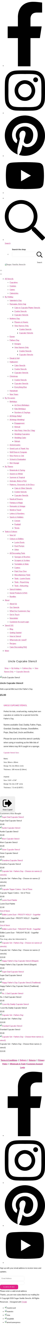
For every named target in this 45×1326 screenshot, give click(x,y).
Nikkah (17, 441)
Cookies (13, 286)
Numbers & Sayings (22, 412)
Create (24, 1302)
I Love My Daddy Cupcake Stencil (13, 1008)
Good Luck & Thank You (19, 448)
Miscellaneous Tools (22, 575)
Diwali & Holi (14, 358)
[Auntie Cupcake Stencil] (10, 828)
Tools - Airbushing (21, 586)
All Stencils (9, 279)
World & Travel (15, 510)
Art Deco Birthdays (21, 405)
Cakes (12, 290)
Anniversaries (15, 445)
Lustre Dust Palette (7, 904)
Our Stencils (14, 607)
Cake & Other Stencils (23, 488)
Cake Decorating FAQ (18, 647)
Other (16, 550)
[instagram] (25, 113)
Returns (32, 1060)
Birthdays (13, 402)
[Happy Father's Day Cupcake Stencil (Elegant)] (19, 961)
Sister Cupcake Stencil (9, 853)
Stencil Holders (15, 589)
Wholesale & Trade (18, 1064)
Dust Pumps (19, 546)
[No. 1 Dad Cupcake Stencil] (11, 993)
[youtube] (25, 193)
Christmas (14, 376)
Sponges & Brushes (22, 557)
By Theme (9, 467)
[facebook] (25, 66)
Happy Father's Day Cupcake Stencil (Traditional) (19, 986)
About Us (13, 604)
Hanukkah (14, 391)
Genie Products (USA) (18, 593)
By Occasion (10, 398)
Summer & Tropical (17, 477)
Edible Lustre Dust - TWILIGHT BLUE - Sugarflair (19, 933)
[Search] (40, 254)
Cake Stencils (19, 365)
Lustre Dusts (19, 542)
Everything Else (20, 387)
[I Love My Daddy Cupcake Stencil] (14, 1004)
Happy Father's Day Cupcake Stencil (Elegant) (18, 964)
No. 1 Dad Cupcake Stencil (10, 997)
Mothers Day (15, 319)
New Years (14, 394)
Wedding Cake (20, 438)
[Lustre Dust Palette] (8, 900)
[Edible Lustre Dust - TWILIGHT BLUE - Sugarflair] (20, 929)
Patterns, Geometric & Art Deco (22, 485)
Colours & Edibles (17, 539)
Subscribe (9, 1287)
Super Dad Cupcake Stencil (11, 821)
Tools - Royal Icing (21, 582)
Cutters (17, 568)
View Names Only (21, 326)
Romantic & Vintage (17, 506)
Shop (7, 668)
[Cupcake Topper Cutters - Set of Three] (16, 889)
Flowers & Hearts (21, 322)
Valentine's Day (16, 300)
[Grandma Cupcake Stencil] (11, 860)
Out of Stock (5, 911)
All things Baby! (16, 416)
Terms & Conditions (9, 1060)
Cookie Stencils (20, 311)
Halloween (14, 362)
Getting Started (15, 633)
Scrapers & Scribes (22, 560)
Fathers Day (14, 340)
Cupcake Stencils (21, 315)
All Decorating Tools (17, 553)
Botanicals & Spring (17, 470)
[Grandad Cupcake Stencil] (11, 1026)
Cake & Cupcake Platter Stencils (27, 308)
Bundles (13, 597)
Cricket (17, 521)
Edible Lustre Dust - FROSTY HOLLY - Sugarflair (19, 918)
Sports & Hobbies (16, 517)
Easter (12, 337)
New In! (13, 535)
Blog (11, 629)
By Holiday (9, 297)
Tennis (16, 528)
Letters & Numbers (17, 513)
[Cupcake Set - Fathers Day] (11, 1015)
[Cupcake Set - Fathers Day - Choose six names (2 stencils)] (22, 875)
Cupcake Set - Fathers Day (10, 1019)
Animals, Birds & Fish (18, 481)
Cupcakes (14, 282)
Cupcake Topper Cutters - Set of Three (15, 893)
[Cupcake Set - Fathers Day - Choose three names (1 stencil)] (22, 1040)
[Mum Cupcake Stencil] (9, 839)
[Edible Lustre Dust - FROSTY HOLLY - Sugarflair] (20, 915)
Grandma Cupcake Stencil (10, 864)
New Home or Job (17, 456)
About (7, 600)
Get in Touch (14, 615)
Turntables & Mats (21, 564)
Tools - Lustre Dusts (22, 578)
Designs (17, 344)
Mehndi (17, 427)
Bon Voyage (14, 463)
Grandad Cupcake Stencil (10, 1029)
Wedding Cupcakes (22, 434)
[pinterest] (25, 156)
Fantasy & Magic (16, 503)
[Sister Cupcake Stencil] (10, 850)
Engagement (19, 423)
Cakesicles (14, 293)
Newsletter (14, 618)
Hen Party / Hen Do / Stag (24, 430)
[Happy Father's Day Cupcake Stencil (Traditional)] (20, 983)
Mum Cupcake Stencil (8, 842)
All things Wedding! (17, 420)
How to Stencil (15, 636)
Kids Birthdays (20, 409)
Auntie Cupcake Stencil (9, 831)
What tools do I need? (18, 640)
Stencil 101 (9, 625)
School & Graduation (18, 459)
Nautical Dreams (16, 499)
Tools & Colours (11, 532)
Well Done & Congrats (18, 452)
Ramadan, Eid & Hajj (18, 304)
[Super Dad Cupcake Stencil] (12, 817)
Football (17, 524)
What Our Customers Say (20, 611)
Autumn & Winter (16, 474)
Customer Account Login (19, 622)
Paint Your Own (20, 571)
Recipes (13, 643)
